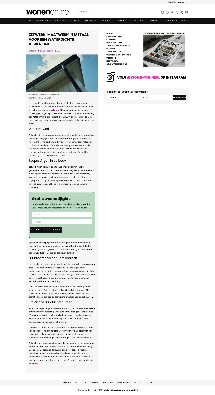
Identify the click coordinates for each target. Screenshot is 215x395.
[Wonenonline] (48, 11)
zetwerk (55, 110)
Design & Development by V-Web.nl (121, 390)
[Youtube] (187, 12)
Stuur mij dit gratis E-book (46, 230)
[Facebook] (172, 12)
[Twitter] (177, 12)
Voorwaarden (123, 383)
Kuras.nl (33, 363)
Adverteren (80, 383)
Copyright (94, 383)
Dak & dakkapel (45, 51)
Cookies (148, 383)
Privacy (137, 383)
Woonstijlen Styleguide (176, 2)
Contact (67, 383)
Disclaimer (108, 383)
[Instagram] (162, 12)
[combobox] (106, 11)
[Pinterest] (182, 12)
